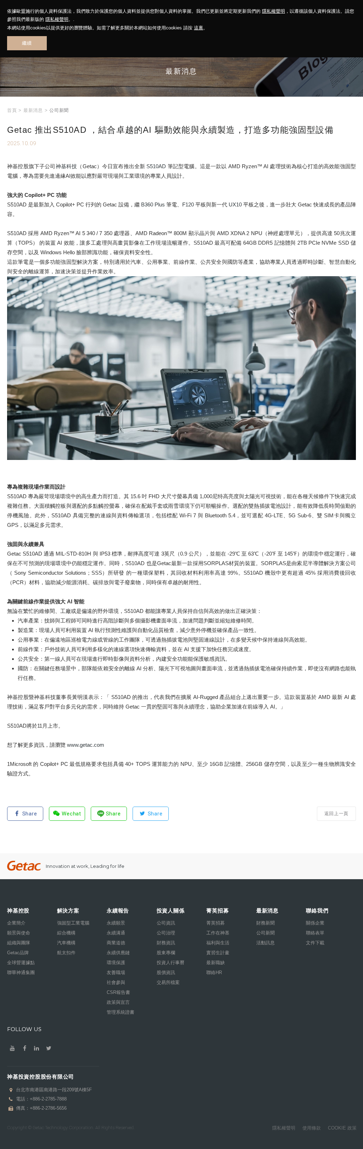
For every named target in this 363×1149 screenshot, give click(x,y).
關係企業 (315, 923)
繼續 (27, 43)
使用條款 (311, 1128)
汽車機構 (66, 942)
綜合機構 (66, 932)
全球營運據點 (21, 962)
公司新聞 (265, 932)
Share (29, 813)
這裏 (198, 27)
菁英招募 (215, 923)
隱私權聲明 (273, 11)
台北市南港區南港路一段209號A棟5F (54, 1089)
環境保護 (116, 962)
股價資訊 (166, 972)
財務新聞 (265, 923)
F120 (188, 204)
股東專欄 (166, 952)
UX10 (235, 204)
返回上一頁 (336, 813)
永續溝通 (116, 932)
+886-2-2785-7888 (48, 1099)
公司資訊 (166, 923)
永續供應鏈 (118, 952)
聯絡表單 (315, 932)
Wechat (71, 813)
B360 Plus (153, 204)
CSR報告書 (118, 992)
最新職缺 (215, 962)
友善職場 (116, 972)
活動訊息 (265, 942)
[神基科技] (24, 866)
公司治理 (166, 932)
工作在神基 (217, 932)
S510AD (156, 166)
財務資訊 (166, 942)
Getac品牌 (18, 952)
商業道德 (116, 942)
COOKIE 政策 (342, 1128)
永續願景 (116, 923)
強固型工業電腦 (73, 923)
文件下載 (315, 942)
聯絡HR (214, 972)
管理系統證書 (120, 1012)
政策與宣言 (118, 1002)
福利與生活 (217, 942)
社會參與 (116, 982)
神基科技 (66, 166)
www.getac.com (85, 745)
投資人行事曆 (170, 962)
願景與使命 (18, 932)
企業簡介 (16, 923)
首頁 (12, 110)
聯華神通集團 (21, 972)
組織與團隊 (18, 942)
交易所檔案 (168, 982)
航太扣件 (66, 952)
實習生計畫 (217, 952)
